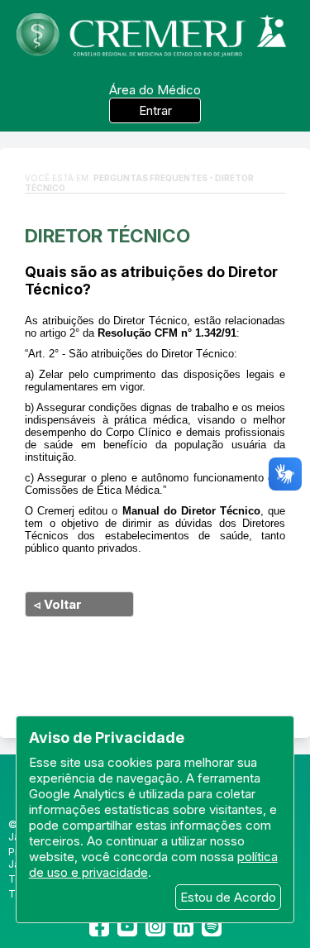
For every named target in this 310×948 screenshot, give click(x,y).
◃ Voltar (58, 604)
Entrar (155, 110)
